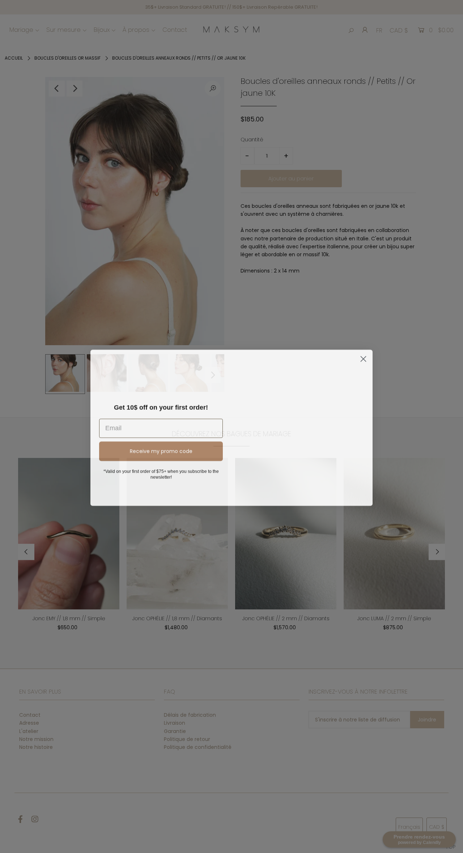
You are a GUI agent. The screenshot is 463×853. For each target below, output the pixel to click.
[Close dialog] (363, 352)
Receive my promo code (161, 450)
